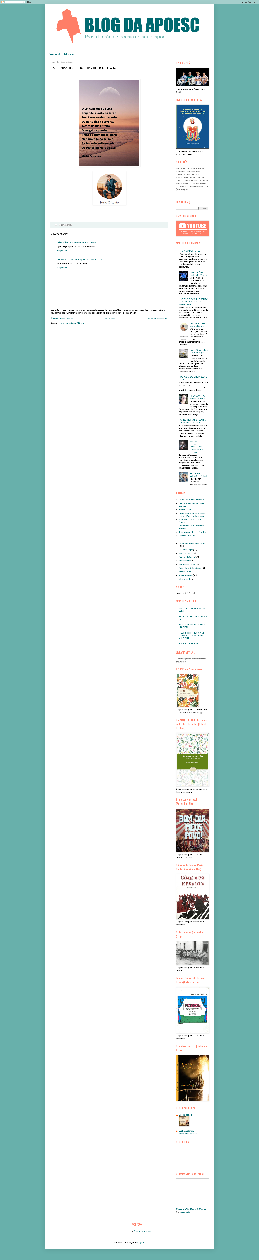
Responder (62, 250)
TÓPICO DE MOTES (190, 250)
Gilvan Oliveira (64, 242)
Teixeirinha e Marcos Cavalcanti (193, 532)
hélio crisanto (185, 579)
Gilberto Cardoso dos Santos (192, 499)
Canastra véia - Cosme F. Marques (191, 1209)
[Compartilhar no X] (65, 225)
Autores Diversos (187, 535)
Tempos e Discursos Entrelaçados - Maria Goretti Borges (196, 446)
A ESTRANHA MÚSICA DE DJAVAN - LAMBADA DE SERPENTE (191, 635)
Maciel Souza (185, 571)
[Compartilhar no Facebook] (68, 225)
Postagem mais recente (62, 318)
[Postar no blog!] (63, 225)
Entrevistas (69, 54)
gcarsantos (186, 1212)
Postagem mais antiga (157, 318)
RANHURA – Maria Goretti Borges (199, 351)
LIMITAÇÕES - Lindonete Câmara (198, 273)
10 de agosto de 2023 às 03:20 (86, 242)
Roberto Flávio (186, 575)
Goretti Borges (186, 549)
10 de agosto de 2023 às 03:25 (88, 259)
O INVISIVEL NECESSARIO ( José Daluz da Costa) (193, 421)
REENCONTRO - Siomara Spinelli (198, 396)
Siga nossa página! (142, 1231)
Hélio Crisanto (185, 509)
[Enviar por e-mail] (60, 225)
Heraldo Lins (184, 553)
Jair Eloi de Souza (187, 557)
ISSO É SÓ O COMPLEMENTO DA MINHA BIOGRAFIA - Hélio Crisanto (193, 301)
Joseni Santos (185, 560)
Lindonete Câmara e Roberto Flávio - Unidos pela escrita (192, 514)
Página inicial (54, 54)
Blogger (140, 1242)
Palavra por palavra (188, 1133)
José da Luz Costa (187, 564)
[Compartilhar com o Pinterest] (70, 225)
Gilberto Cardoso (65, 259)
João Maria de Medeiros (190, 568)
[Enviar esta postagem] (55, 225)
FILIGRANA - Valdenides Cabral (198, 474)
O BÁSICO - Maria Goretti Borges (198, 324)
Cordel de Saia (185, 1114)
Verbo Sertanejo (186, 1131)
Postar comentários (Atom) (71, 323)
